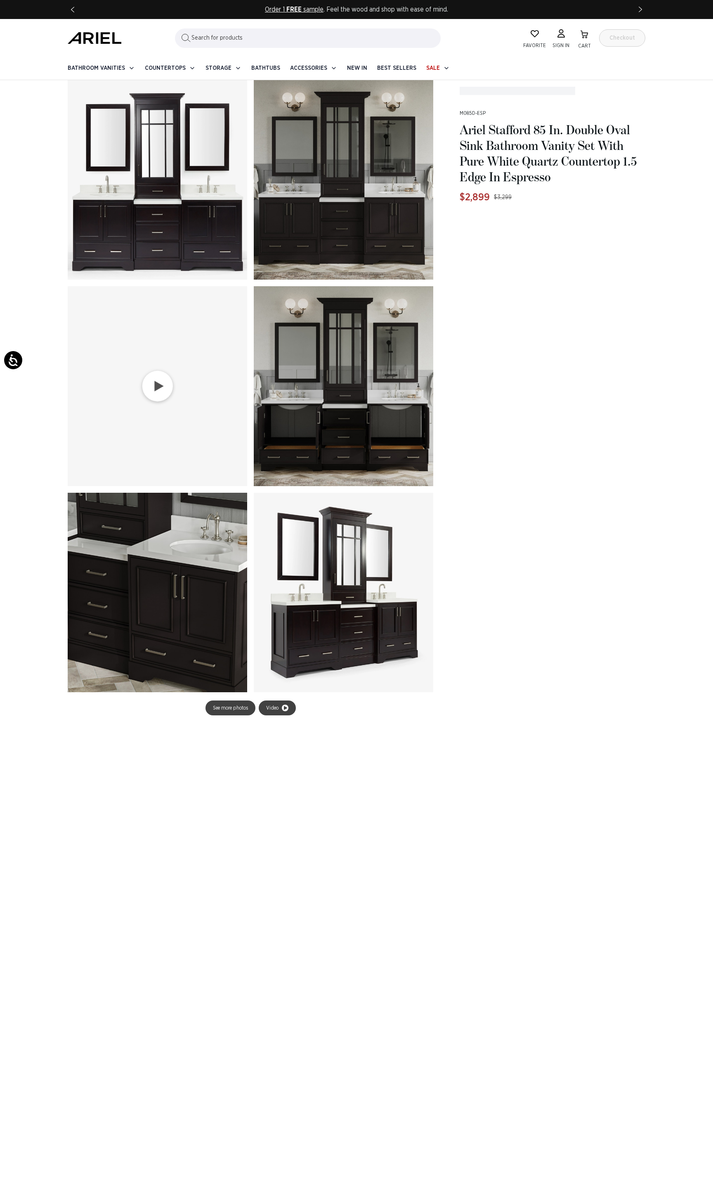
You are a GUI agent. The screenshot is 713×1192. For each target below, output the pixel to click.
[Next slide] (640, 9)
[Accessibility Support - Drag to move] (13, 360)
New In (357, 68)
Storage (218, 68)
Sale (433, 68)
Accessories (308, 68)
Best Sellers (396, 68)
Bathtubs (265, 68)
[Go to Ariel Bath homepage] (94, 38)
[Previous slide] (73, 9)
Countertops (165, 68)
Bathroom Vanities (96, 68)
